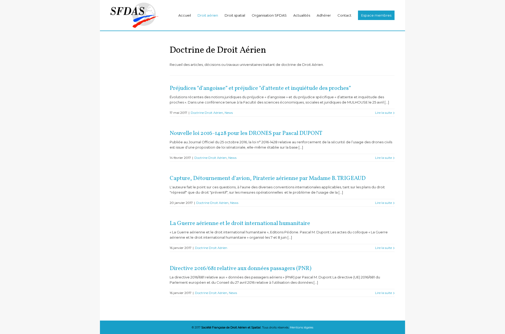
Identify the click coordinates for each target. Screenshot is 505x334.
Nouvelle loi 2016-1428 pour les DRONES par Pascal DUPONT (246, 133)
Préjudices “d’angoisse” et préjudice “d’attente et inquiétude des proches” (260, 88)
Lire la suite (383, 113)
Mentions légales (301, 327)
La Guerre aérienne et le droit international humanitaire (240, 223)
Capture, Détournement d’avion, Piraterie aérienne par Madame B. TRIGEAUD (268, 178)
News (229, 113)
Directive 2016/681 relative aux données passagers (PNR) (240, 268)
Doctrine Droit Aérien (207, 113)
